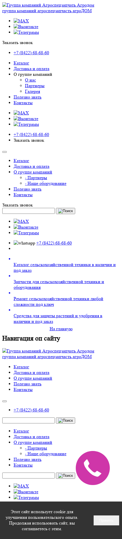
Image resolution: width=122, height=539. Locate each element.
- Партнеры (36, 177)
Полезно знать (27, 97)
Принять (106, 520)
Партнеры (35, 85)
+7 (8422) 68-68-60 (31, 52)
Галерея (32, 91)
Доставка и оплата (31, 68)
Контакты (23, 102)
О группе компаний (33, 172)
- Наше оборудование (45, 183)
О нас (30, 80)
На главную (61, 328)
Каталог (21, 63)
